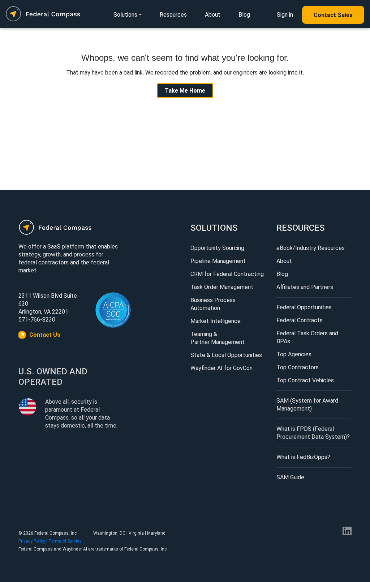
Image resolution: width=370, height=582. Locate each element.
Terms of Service (64, 541)
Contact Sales (333, 15)
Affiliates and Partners (304, 287)
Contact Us (44, 334)
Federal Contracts (299, 320)
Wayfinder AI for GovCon (221, 368)
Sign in (285, 14)
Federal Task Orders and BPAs (307, 337)
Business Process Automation (213, 304)
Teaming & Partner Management (217, 338)
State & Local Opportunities (226, 355)
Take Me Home (185, 90)
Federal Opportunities (304, 307)
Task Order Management (221, 287)
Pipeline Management (218, 261)
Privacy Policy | (33, 541)
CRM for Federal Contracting (227, 274)
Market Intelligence (215, 321)
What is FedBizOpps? (303, 457)
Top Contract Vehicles (305, 380)
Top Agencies (293, 354)
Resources (173, 14)
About (212, 14)
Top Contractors (297, 367)
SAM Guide (290, 477)
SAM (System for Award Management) (307, 404)
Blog (244, 14)
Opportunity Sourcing (217, 248)
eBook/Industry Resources (310, 248)
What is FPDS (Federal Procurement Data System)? (313, 432)
